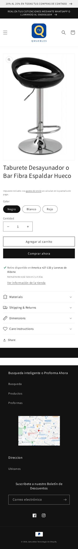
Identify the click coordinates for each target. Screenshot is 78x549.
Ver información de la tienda (26, 283)
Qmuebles (32, 541)
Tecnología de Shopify (47, 541)
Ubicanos (14, 469)
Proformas (15, 403)
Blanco (31, 209)
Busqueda (15, 384)
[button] (5, 32)
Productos (15, 393)
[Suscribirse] (64, 500)
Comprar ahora (39, 253)
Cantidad (8, 218)
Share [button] (12, 340)
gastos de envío (33, 191)
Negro (11, 209)
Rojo (50, 209)
